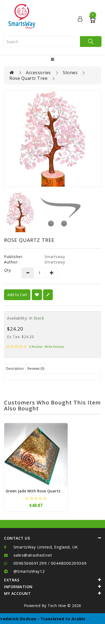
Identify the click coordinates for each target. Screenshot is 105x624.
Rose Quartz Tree (28, 78)
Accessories (38, 73)
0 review (35, 346)
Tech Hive (57, 605)
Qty (7, 270)
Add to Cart (17, 294)
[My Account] (80, 19)
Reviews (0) (35, 368)
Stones (70, 73)
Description (15, 368)
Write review (54, 346)
